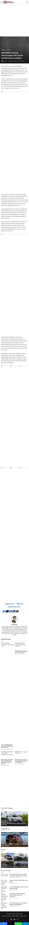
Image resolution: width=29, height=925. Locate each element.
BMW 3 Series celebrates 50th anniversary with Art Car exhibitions (21, 761)
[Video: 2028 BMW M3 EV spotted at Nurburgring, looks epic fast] (7, 693)
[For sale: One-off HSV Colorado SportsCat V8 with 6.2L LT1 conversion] (4, 897)
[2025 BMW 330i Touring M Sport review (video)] (21, 646)
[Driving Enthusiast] (8, 2)
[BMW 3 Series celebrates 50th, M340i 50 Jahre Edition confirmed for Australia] (7, 754)
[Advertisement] (14, 20)
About (3, 916)
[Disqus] (14, 786)
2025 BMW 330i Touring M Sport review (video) (21, 651)
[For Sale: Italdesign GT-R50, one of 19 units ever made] (4, 889)
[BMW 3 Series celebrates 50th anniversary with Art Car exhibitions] (21, 754)
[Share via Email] (13, 611)
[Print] (16, 611)
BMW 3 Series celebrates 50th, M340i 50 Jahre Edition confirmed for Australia (7, 761)
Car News (8, 49)
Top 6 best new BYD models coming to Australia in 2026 (12, 865)
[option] (14, 818)
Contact (8, 916)
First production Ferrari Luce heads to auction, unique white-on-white (18, 875)
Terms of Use (23, 916)
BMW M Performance (14, 606)
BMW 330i (20, 604)
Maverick (5, 61)
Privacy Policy (15, 916)
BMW (3, 49)
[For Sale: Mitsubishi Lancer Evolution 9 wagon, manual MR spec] (4, 905)
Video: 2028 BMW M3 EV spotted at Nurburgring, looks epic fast (7, 746)
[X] (7, 611)
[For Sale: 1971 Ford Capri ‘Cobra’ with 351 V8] (4, 882)
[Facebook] (3, 611)
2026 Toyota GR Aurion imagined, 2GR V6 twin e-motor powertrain (14, 844)
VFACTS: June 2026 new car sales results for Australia (14, 823)
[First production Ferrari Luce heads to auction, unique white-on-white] (4, 876)
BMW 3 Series (10, 604)
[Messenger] (10, 611)
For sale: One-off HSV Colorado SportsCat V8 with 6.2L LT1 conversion (17, 895)
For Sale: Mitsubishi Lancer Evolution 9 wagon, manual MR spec (18, 903)
